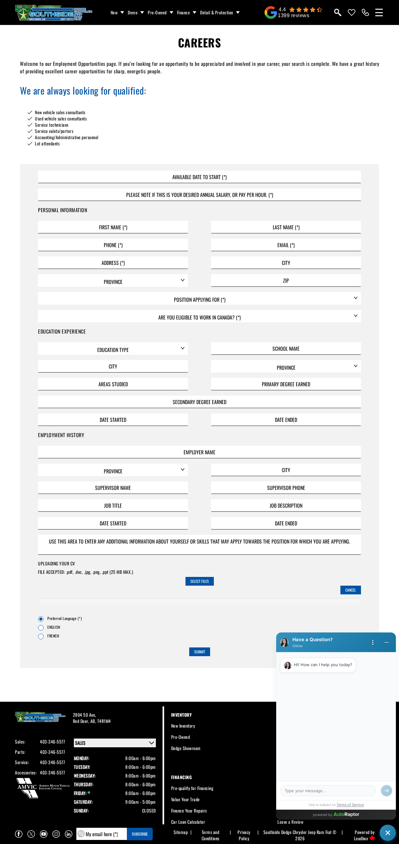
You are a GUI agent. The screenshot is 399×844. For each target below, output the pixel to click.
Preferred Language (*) (64, 618)
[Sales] (365, 12)
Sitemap (181, 832)
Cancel (350, 590)
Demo (132, 12)
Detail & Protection (216, 12)
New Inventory (183, 725)
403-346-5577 (52, 742)
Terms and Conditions (210, 835)
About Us (190, 37)
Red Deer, (81, 721)
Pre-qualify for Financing (192, 788)
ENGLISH (53, 627)
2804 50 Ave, (84, 714)
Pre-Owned (157, 12)
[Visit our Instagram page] (56, 834)
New (114, 12)
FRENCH (53, 635)
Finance (183, 12)
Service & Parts (159, 37)
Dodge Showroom (186, 748)
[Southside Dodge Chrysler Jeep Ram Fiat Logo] (53, 13)
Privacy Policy (244, 835)
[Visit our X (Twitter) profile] (31, 834)
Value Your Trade (185, 799)
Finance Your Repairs (189, 810)
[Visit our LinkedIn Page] (68, 834)
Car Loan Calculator (188, 821)
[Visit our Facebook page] (18, 834)
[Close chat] (388, 833)
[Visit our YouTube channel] (43, 834)
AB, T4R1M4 (100, 721)
